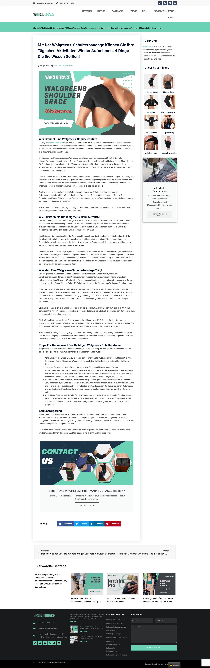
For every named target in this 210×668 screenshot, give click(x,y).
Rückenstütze (168, 92)
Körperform (151, 112)
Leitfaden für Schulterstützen (53, 28)
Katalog (133, 11)
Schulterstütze (56, 142)
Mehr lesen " (74, 621)
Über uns (101, 11)
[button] (65, 523)
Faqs (144, 11)
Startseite (87, 11)
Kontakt (170, 18)
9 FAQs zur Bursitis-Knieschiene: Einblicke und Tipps (91, 638)
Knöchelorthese (151, 92)
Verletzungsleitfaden (164, 11)
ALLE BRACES (117, 11)
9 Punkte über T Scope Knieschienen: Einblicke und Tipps (92, 627)
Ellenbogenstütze (168, 112)
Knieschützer (151, 133)
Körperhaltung (168, 133)
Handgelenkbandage (169, 153)
